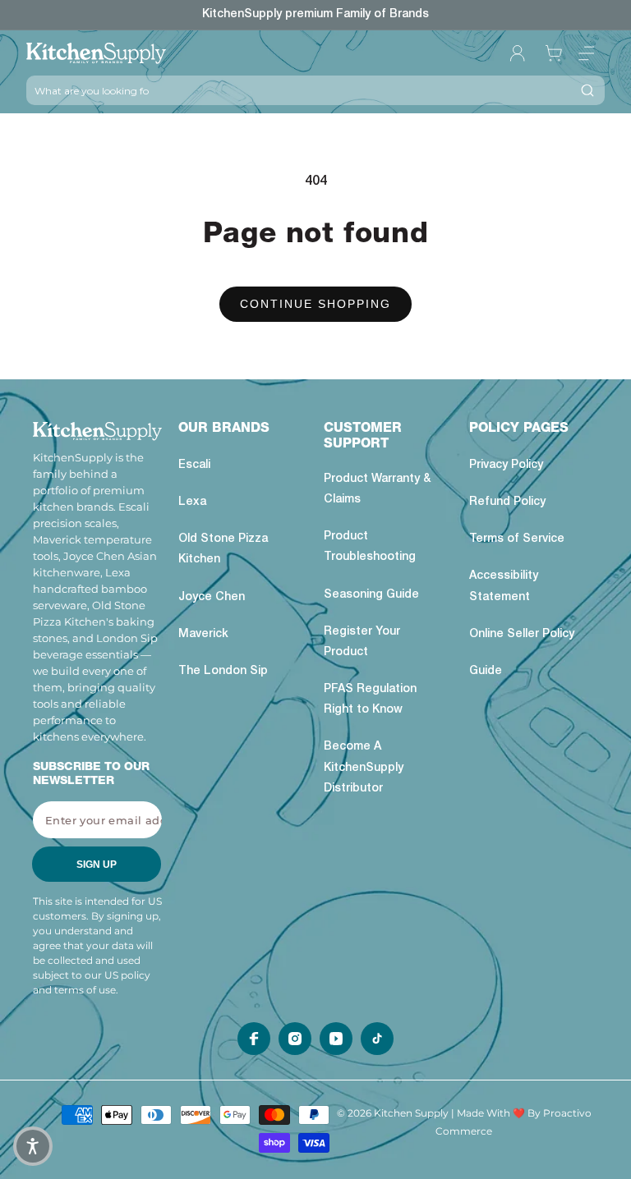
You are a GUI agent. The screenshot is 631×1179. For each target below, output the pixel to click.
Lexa (192, 502)
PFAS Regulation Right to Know (370, 700)
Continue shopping (315, 303)
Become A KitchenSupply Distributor (363, 767)
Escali (194, 465)
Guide (485, 671)
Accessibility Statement (503, 587)
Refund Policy (507, 502)
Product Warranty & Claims (377, 490)
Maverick (203, 634)
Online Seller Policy (521, 634)
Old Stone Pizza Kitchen (223, 550)
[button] (587, 53)
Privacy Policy (506, 465)
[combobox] (298, 90)
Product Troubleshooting (370, 547)
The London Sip (223, 671)
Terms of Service (516, 539)
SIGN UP (96, 864)
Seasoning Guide (371, 595)
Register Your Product (362, 642)
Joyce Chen (211, 597)
